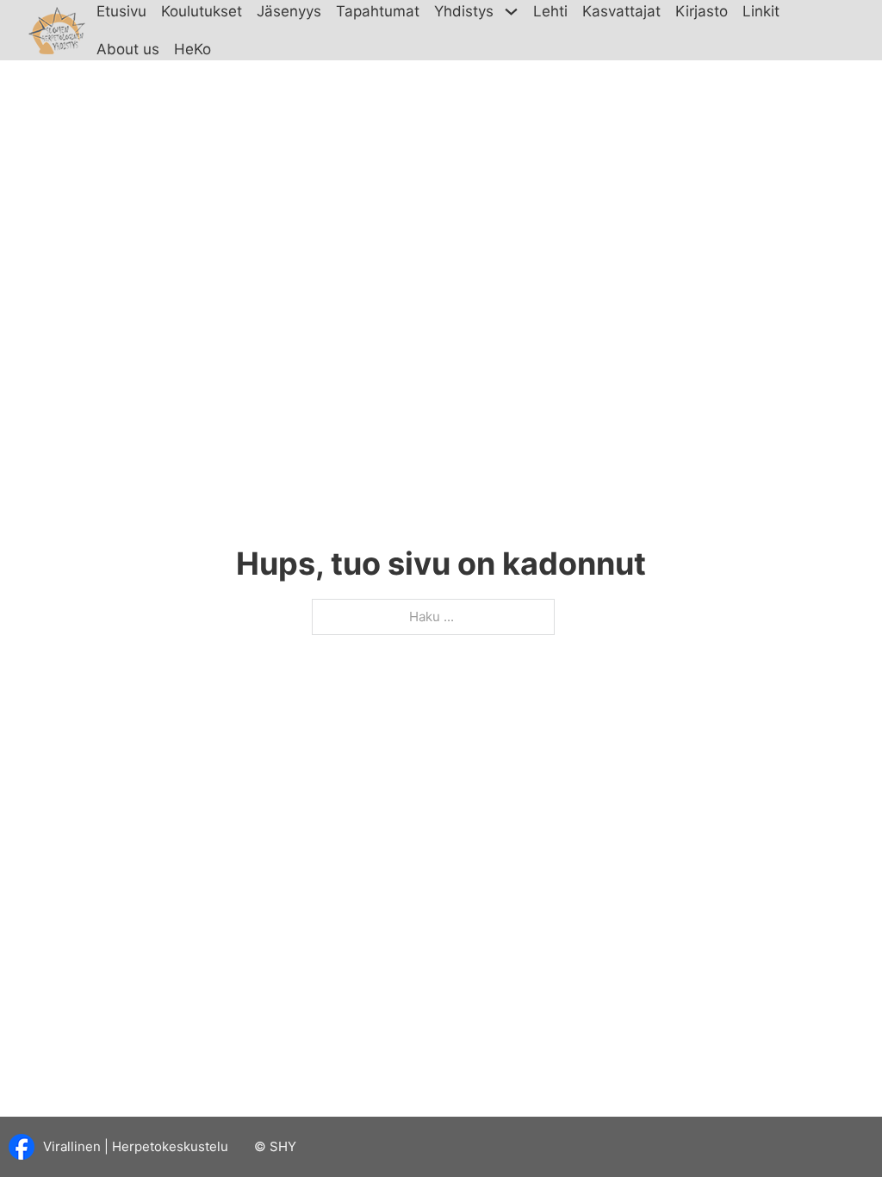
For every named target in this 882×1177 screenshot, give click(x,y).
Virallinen (72, 1146)
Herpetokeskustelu (170, 1146)
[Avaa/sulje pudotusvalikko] (512, 11)
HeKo (192, 49)
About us (127, 49)
